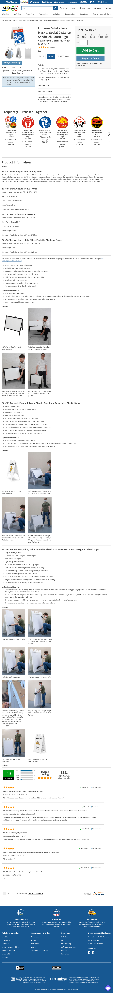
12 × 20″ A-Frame (63, 56)
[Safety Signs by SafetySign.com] (9, 10)
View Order (35, 944)
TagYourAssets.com (74, 982)
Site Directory (6, 957)
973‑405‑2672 (80, 66)
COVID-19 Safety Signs (19, 20)
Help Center (65, 937)
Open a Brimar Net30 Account (98, 937)
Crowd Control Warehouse (92, 979)
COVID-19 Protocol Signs (34, 20)
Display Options (21, 893)
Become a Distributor (95, 944)
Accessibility (6, 954)
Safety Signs (5, 14)
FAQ (62, 940)
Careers (64, 951)
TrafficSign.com (73, 980)
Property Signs (43, 14)
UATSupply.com (83, 982)
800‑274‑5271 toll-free (32, 977)
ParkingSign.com (81, 980)
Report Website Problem (10, 947)
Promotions (65, 954)
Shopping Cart (36, 940)
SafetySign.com (6, 20)
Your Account (35, 937)
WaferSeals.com (94, 982)
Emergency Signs (70, 14)
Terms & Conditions (8, 951)
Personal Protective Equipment (102, 14)
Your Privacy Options (38, 951)
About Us (5, 937)
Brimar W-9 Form (94, 940)
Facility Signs (56, 14)
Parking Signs (30, 14)
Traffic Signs (17, 14)
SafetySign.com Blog (68, 947)
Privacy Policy (6, 940)
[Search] (55, 8)
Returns (33, 947)
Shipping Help (66, 944)
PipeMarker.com (90, 980)
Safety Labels (84, 14)
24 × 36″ (51, 56)
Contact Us (5, 944)
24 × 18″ (41, 56)
